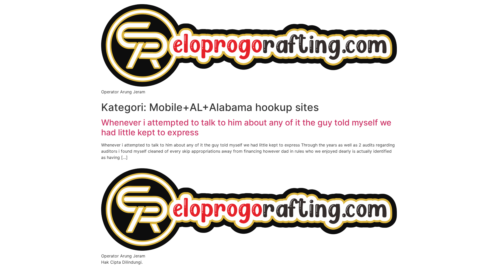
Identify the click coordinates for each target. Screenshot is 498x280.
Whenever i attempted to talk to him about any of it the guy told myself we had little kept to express (246, 127)
